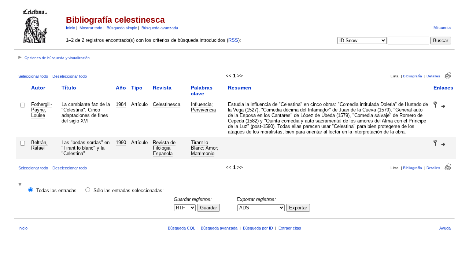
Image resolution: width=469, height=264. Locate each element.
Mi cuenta (442, 27)
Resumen (239, 88)
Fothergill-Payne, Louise (41, 110)
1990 (121, 142)
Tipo (137, 88)
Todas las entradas (56, 190)
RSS (233, 40)
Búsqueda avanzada (159, 28)
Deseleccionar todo (69, 76)
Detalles (433, 76)
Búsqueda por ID (258, 228)
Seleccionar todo (33, 76)
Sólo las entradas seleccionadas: (128, 190)
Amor (211, 148)
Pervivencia (203, 110)
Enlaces (443, 88)
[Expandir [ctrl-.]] (20, 185)
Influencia (201, 104)
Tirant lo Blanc (199, 145)
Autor (38, 88)
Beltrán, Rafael (39, 145)
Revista (162, 88)
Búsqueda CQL (181, 228)
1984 (121, 104)
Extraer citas (289, 228)
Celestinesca (166, 104)
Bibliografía (412, 76)
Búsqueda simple (122, 28)
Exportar (298, 207)
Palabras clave (202, 90)
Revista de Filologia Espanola (164, 148)
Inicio (70, 28)
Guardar (208, 207)
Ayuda (445, 228)
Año (121, 88)
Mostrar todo (91, 28)
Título (69, 88)
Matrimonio (202, 153)
